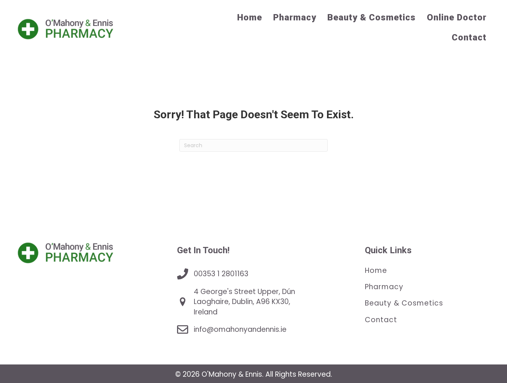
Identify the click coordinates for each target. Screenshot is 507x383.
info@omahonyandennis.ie (240, 329)
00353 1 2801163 (221, 274)
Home (376, 270)
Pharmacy (384, 287)
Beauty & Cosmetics (404, 303)
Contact (381, 319)
